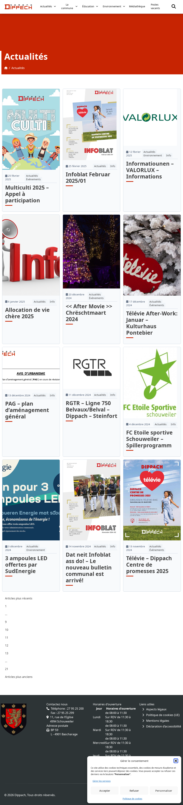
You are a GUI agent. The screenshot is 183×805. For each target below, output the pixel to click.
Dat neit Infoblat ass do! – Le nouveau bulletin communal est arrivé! (89, 567)
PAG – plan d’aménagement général (27, 410)
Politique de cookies (132, 798)
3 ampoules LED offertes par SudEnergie (26, 564)
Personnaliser (163, 790)
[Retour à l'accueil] (18, 7)
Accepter (104, 790)
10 (6, 630)
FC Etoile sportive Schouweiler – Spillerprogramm (149, 439)
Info (112, 166)
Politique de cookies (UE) (162, 715)
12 (6, 645)
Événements (33, 179)
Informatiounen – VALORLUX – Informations (150, 170)
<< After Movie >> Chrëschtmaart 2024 (89, 313)
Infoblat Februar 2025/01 (88, 177)
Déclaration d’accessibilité (163, 726)
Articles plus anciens (19, 677)
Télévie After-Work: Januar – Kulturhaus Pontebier (152, 323)
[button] (176, 761)
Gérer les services (102, 781)
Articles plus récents (18, 598)
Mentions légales (157, 721)
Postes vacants (155, 6)
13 (6, 653)
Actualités (32, 175)
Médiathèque (137, 6)
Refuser (134, 790)
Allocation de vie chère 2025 (27, 313)
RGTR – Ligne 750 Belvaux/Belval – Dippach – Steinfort (91, 409)
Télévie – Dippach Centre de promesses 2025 (149, 564)
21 (6, 669)
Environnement (153, 155)
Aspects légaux (155, 709)
